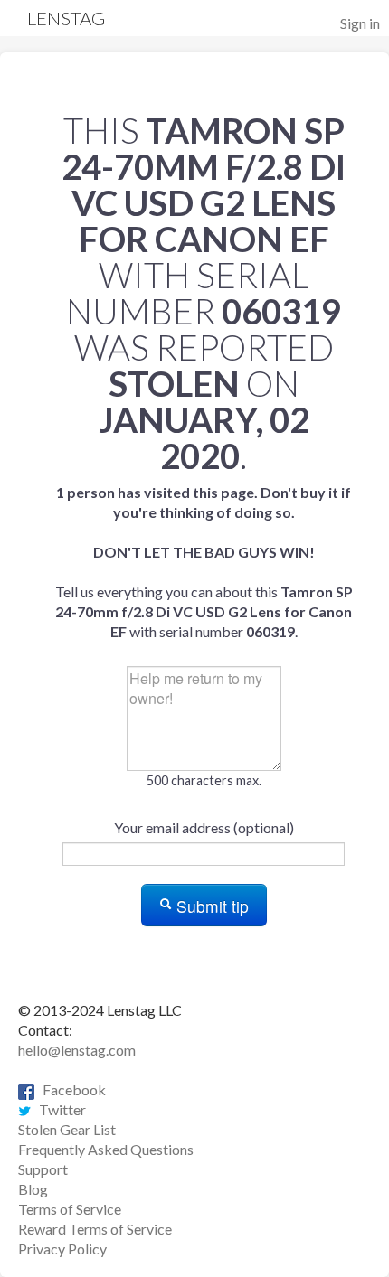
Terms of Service (69, 1208)
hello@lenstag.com (77, 1049)
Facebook (70, 1089)
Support (43, 1169)
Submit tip (210, 906)
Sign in (360, 23)
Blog (33, 1188)
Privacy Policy (62, 1248)
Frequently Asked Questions (106, 1149)
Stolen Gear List (67, 1129)
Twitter (58, 1109)
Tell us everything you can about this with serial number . (204, 562)
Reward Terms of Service (95, 1228)
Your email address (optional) (204, 827)
